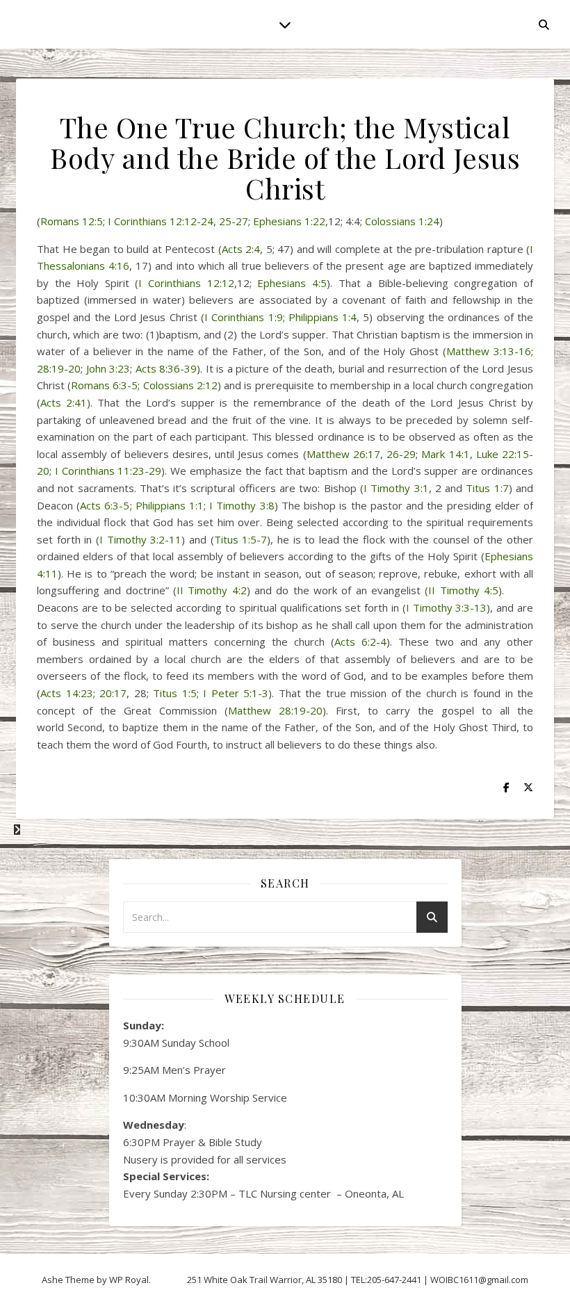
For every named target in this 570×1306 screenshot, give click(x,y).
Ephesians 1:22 (289, 221)
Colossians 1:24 (402, 221)
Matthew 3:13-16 (488, 351)
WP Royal (129, 1279)
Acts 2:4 (241, 249)
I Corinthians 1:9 (243, 317)
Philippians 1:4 (322, 317)
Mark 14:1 (445, 454)
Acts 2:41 (63, 402)
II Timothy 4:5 (463, 590)
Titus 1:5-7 (241, 539)
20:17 (113, 693)
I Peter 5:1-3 (235, 693)
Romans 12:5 (71, 221)
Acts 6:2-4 (360, 641)
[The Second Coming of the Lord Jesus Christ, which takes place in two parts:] (17, 829)
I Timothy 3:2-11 (140, 539)
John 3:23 (108, 368)
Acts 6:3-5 (104, 505)
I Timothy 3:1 (396, 488)
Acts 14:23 (66, 693)
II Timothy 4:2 (212, 590)
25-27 (233, 221)
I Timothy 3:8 (241, 505)
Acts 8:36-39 (166, 368)
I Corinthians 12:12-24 (160, 221)
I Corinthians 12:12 (186, 283)
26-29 (401, 454)
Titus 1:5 (175, 693)
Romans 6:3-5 (104, 385)
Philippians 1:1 (170, 505)
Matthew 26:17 (343, 454)
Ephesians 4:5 (292, 283)
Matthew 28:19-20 (275, 710)
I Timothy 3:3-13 (446, 607)
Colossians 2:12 (180, 385)
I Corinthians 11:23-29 (108, 470)
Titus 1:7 (487, 488)
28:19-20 (59, 368)
